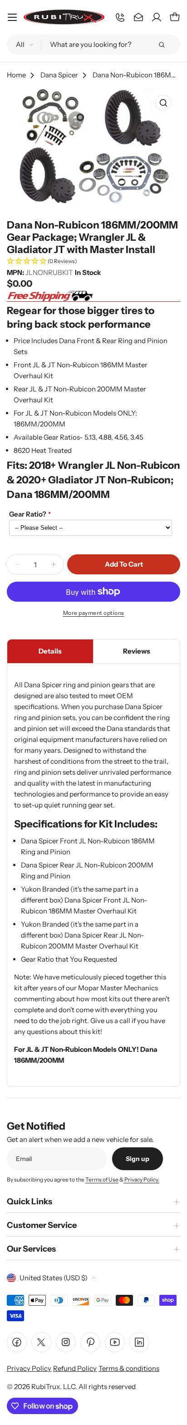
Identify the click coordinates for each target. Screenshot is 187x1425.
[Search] (161, 44)
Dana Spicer (59, 75)
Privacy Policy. (141, 1179)
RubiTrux (45, 1386)
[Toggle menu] (12, 17)
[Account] (156, 17)
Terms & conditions (128, 1368)
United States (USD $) (54, 1277)
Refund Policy (75, 1368)
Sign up (137, 1159)
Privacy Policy (29, 1368)
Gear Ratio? (27, 514)
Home (16, 75)
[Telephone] (120, 17)
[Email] (138, 17)
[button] (93, 261)
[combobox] (93, 45)
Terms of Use (101, 1179)
